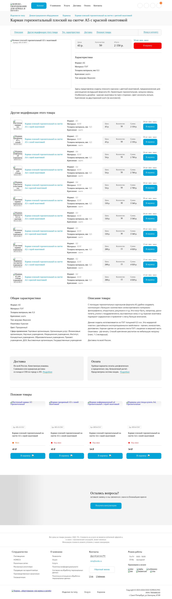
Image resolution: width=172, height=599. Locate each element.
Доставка (77, 6)
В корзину (147, 45)
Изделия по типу (70, 592)
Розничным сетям (21, 563)
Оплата (87, 6)
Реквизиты (56, 556)
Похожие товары (104, 32)
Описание (18, 32)
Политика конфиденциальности (65, 567)
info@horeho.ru (96, 561)
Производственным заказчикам (27, 574)
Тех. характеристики (71, 32)
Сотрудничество (20, 552)
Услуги (67, 6)
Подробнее (47, 372)
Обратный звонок (102, 569)
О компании (55, 6)
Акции (54, 560)
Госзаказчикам (19, 577)
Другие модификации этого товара (42, 32)
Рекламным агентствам (23, 567)
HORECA (17, 560)
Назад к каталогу (151, 32)
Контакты (98, 6)
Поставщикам (19, 556)
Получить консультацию (105, 505)
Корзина (101, 592)
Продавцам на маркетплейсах (26, 570)
